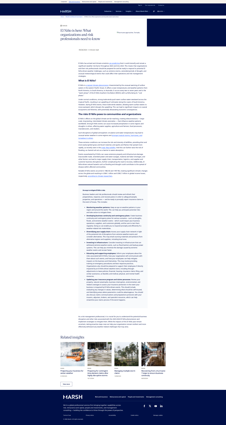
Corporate (64, 1)
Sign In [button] (140, 5)
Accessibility (112, 415)
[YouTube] (156, 406)
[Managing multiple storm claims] (126, 354)
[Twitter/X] (150, 406)
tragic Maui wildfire (108, 147)
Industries (107, 11)
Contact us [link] (161, 5)
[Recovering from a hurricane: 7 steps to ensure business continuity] (153, 354)
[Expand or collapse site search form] (154, 11)
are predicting (114, 63)
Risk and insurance (74, 1)
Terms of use (67, 415)
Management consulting (121, 1)
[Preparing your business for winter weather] (72, 354)
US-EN (161, 11)
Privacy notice (90, 415)
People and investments (105, 1)
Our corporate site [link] (150, 5)
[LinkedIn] (161, 406)
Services (118, 11)
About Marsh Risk (142, 11)
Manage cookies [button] (158, 415)
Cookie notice (134, 415)
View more (66, 384)
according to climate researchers (100, 176)
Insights (128, 11)
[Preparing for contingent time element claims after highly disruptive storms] (99, 354)
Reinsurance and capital (89, 1)
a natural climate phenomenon (97, 85)
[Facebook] (144, 406)
